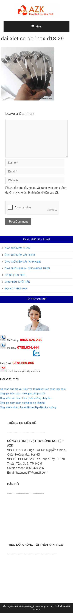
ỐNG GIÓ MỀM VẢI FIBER (20, 255)
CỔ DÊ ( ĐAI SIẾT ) (16, 275)
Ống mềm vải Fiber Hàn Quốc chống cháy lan (25, 398)
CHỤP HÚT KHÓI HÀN (17, 281)
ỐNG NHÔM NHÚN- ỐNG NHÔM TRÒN (27, 268)
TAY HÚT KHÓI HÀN (16, 288)
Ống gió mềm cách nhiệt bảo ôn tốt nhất (22, 402)
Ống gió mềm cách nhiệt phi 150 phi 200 (23, 393)
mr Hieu (36, 609)
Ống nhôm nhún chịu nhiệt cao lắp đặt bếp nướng (28, 407)
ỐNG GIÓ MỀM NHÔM (17, 248)
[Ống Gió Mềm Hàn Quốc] (36, 10)
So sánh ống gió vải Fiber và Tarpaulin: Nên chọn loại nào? (33, 388)
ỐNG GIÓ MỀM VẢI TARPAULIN (23, 261)
